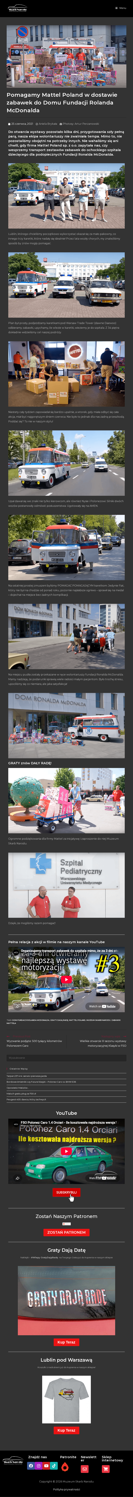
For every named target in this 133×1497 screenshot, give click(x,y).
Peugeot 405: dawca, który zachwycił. (26, 1099)
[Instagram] (38, 1466)
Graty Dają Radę (59, 1020)
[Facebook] (31, 1466)
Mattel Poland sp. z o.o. (57, 145)
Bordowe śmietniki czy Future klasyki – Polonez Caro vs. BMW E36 (41, 1081)
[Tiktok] (54, 1466)
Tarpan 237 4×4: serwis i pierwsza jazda (27, 1076)
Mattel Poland (77, 1020)
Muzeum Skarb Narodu (98, 1020)
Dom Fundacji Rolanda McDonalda (30, 1020)
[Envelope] (85, 1469)
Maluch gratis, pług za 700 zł (21, 1093)
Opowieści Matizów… (18, 1087)
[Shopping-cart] (106, 1469)
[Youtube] (46, 1466)
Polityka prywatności (66, 1489)
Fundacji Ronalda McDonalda (88, 154)
